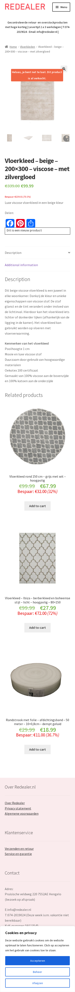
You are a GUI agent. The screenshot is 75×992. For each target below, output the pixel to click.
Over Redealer (15, 803)
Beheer (37, 972)
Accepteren (37, 961)
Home (13, 47)
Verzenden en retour (19, 848)
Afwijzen (37, 983)
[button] (64, 69)
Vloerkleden (27, 47)
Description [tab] (13, 253)
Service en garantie (18, 854)
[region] (37, 959)
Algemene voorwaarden (22, 813)
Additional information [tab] (21, 265)
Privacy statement (18, 808)
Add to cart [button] (37, 506)
